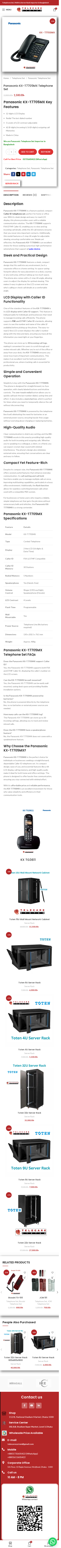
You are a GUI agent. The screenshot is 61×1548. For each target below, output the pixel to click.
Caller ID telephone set (14, 214)
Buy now (45, 152)
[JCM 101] (43, 1282)
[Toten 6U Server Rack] (29, 955)
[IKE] (44, 1383)
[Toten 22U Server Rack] (29, 1215)
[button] (24, 1277)
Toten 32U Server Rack (29, 1112)
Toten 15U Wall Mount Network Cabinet (29, 919)
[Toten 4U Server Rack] (29, 1020)
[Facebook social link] (13, 174)
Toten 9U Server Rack (29, 1179)
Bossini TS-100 (15, 1297)
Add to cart (27, 152)
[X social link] (18, 174)
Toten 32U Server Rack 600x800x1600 (15, 1359)
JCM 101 (43, 1297)
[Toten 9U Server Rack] (29, 1150)
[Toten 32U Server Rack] (29, 1085)
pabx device (34, 249)
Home (6, 78)
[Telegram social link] (33, 174)
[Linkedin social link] (28, 174)
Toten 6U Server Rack (29, 982)
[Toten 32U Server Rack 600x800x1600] (16, 1342)
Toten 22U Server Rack (29, 1242)
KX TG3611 (28, 860)
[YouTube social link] (31, 1405)
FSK (14, 321)
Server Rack (29, 923)
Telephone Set (18, 78)
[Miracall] (15, 1383)
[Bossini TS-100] (16, 1282)
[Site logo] (29, 9)
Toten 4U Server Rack (29, 1049)
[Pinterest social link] (23, 174)
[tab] (11, 195)
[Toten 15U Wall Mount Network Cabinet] (29, 892)
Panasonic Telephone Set (39, 78)
